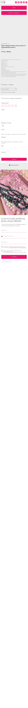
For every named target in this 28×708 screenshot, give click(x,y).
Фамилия (3, 152)
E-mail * (3, 129)
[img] (24, 2)
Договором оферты (22, 247)
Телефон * (3, 137)
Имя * (2, 145)
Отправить (14, 159)
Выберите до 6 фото (6, 123)
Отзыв (2, 109)
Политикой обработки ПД (13, 247)
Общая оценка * (5, 103)
